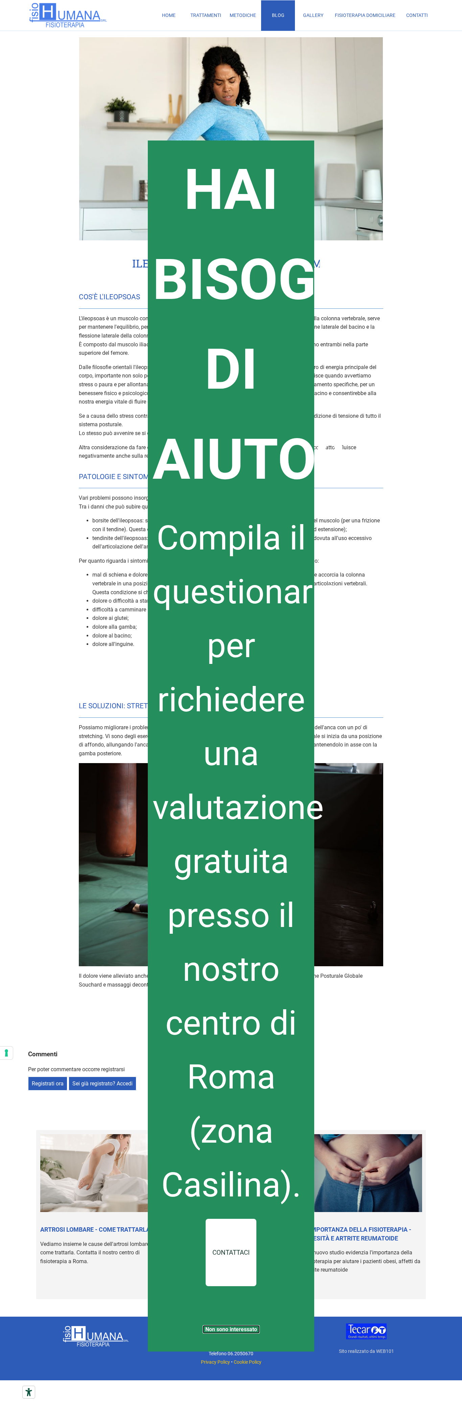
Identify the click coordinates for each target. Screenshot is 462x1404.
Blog (278, 15)
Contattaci (231, 1252)
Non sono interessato (231, 1329)
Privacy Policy (215, 1362)
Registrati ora (48, 1083)
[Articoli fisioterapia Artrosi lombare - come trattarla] (98, 1173)
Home (169, 15)
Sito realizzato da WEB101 (366, 1351)
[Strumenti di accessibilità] (28, 1392)
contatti (417, 15)
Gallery (313, 15)
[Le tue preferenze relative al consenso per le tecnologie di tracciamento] (6, 1052)
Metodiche (243, 15)
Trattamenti (205, 15)
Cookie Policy (247, 1362)
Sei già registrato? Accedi (102, 1083)
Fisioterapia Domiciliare (365, 15)
